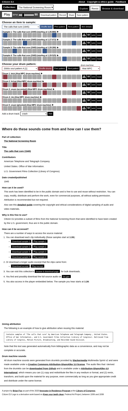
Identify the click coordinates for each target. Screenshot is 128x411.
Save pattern (82, 15)
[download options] (84, 35)
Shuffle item (46, 27)
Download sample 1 (21, 241)
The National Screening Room (20, 141)
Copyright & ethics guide (100, 2)
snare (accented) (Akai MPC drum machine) (31, 89)
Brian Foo (17, 391)
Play (7, 14)
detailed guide (24, 205)
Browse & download (113, 8)
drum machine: (87, 65)
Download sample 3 (21, 252)
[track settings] (88, 35)
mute (99, 35)
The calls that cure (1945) (24, 32)
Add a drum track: (11, 113)
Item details (87, 27)
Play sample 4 (40, 257)
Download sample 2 (21, 247)
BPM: (15, 15)
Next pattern (73, 27)
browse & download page (47, 271)
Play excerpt (37, 266)
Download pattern (48, 15)
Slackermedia (80, 360)
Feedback (121, 2)
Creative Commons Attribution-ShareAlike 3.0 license (56, 364)
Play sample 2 (40, 247)
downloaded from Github (42, 368)
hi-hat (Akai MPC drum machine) (26, 81)
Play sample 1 (40, 241)
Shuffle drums (45, 68)
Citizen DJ (8, 2)
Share (71, 15)
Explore (84, 8)
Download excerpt (20, 266)
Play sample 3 (40, 252)
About (81, 2)
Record (62, 15)
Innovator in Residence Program (55, 391)
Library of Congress (85, 391)
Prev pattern (59, 27)
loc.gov (66, 277)
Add (50, 114)
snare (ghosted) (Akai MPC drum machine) (31, 105)
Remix (95, 8)
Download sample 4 (21, 257)
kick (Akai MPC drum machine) (25, 74)
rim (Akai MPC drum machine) (25, 97)
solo (93, 35)
